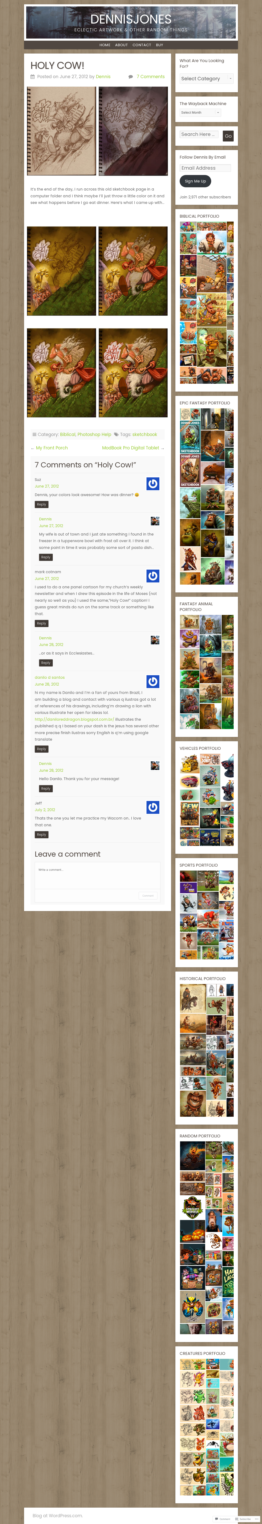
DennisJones (131, 19)
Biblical (67, 434)
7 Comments (151, 76)
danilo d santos (50, 677)
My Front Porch (52, 448)
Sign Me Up (195, 181)
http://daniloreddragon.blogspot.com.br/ (74, 719)
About (121, 44)
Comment (148, 895)
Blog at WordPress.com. (58, 1516)
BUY (159, 44)
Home (104, 44)
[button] (188, 226)
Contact (142, 44)
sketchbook (144, 434)
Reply (41, 504)
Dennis (103, 76)
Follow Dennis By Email (203, 157)
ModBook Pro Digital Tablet (130, 448)
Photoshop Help (94, 434)
